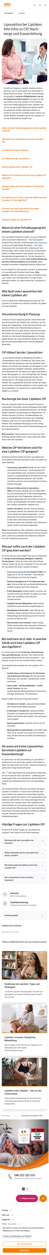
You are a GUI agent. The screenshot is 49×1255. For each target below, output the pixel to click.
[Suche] (34, 5)
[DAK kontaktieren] (43, 1198)
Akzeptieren (25, 1250)
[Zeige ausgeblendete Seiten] (14, 1116)
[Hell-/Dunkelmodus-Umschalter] (25, 1189)
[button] (7, 5)
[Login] (40, 5)
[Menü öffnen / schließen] (45, 5)
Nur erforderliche (24, 1244)
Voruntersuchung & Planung (15, 150)
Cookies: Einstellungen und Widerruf (17, 1236)
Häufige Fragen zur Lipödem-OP (17, 219)
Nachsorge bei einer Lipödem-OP (17, 167)
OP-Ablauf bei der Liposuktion (16, 158)
